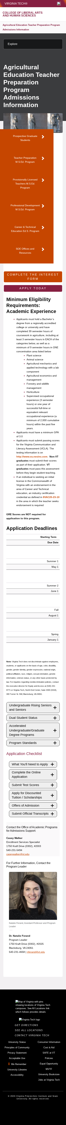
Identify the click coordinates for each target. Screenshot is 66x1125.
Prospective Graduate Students (25, 138)
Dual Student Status (23, 718)
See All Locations (30, 1030)
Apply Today (33, 288)
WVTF (49, 1069)
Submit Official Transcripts (30, 813)
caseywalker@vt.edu (17, 854)
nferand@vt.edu (36, 952)
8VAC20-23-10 (51, 497)
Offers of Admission (25, 805)
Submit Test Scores (25, 785)
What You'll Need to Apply (30, 764)
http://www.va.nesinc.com (31, 456)
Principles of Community (17, 1047)
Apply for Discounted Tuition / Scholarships (27, 795)
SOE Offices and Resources (25, 250)
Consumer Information (49, 1042)
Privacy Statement (17, 1052)
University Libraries (17, 1069)
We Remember (18, 1064)
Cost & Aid (48, 1047)
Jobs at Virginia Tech (49, 1079)
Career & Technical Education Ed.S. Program (25, 229)
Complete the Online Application (26, 774)
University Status (17, 1042)
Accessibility (17, 1075)
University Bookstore (48, 1074)
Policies (49, 1058)
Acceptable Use (17, 1058)
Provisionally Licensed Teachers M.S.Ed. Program (25, 183)
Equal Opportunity (49, 1063)
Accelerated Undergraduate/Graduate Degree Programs (26, 730)
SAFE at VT (49, 1052)
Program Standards (23, 743)
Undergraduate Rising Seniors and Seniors (30, 707)
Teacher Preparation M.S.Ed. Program (25, 159)
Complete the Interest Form (33, 276)
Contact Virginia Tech (33, 1035)
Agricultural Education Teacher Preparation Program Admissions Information (31, 27)
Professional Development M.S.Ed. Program (25, 207)
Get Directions (27, 1025)
